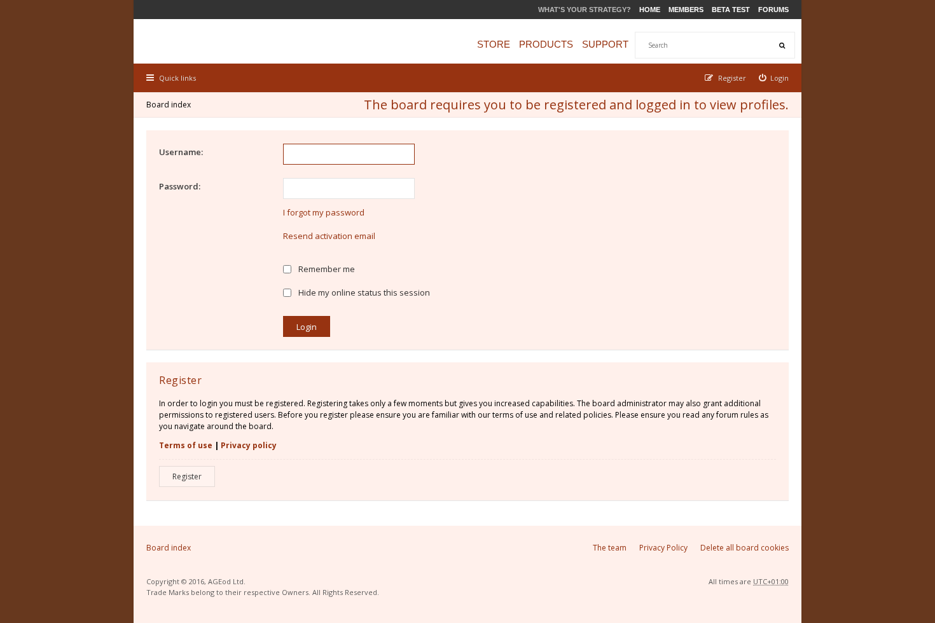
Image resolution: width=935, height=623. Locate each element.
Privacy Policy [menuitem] (663, 547)
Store (493, 44)
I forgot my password (323, 212)
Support (605, 44)
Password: (179, 186)
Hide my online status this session (363, 292)
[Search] (781, 45)
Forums (773, 9)
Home (649, 9)
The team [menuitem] (610, 547)
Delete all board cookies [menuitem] (744, 547)
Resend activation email (329, 236)
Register (187, 476)
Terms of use (185, 445)
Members (685, 9)
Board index (168, 104)
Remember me (325, 269)
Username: (181, 152)
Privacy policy (249, 445)
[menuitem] (774, 78)
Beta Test (731, 9)
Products (546, 44)
